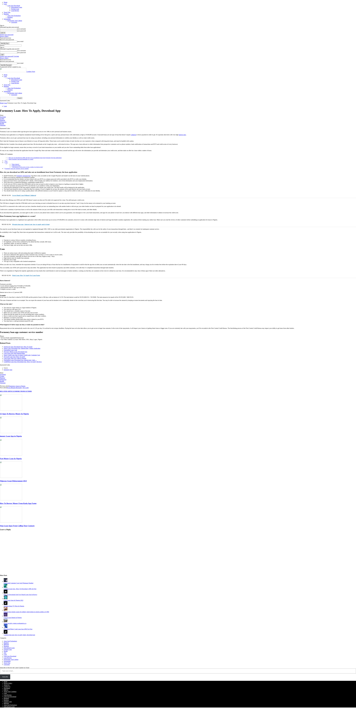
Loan (5, 4)
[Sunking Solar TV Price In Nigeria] (5, 604)
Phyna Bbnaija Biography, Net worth (18, 387)
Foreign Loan (15, 9)
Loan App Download (13, 5)
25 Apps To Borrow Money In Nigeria (14, 414)
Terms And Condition (10, 691)
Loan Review (15, 10)
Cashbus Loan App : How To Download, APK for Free (20, 589)
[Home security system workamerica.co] (5, 621)
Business (10, 17)
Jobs (5, 653)
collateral (133, 135)
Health (6, 651)
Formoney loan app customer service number (17, 168)
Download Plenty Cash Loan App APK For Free (18, 629)
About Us (6, 685)
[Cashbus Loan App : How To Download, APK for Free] (5, 587)
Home (5, 2)
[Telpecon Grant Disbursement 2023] (11, 477)
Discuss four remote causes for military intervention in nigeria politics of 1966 (26, 612)
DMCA (6, 690)
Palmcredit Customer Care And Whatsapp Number (18, 583)
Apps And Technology (14, 15)
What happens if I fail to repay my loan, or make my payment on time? (27, 167)
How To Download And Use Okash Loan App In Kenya (20, 594)
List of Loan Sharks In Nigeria (13, 617)
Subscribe (5, 677)
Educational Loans (16, 7)
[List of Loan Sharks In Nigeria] (5, 616)
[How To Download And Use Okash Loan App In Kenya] (5, 593)
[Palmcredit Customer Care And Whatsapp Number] (5, 581)
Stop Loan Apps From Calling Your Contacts (17, 526)
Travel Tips (7, 12)
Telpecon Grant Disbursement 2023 (13, 481)
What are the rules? (16, 165)
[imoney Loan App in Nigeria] (11, 432)
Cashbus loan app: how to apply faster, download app (19, 635)
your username (21, 29)
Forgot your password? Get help (9, 56)
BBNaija (6, 644)
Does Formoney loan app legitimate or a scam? (21, 159)
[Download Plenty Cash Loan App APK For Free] (5, 627)
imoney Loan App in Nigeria (11, 436)
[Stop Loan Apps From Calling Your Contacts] (11, 522)
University (14, 22)
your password (21, 31)
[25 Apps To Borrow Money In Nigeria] (11, 410)
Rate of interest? (15, 164)
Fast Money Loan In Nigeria (11, 459)
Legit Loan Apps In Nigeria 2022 (13, 600)
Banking (6, 14)
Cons (6, 162)
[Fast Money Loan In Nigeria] (11, 455)
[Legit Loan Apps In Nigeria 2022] (5, 598)
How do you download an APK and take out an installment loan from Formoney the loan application (35, 157)
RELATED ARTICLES (7, 391)
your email (20, 41)
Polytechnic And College (14, 20)
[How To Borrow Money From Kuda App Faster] (11, 500)
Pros (6, 161)
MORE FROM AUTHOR (23, 391)
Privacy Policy (4, 36)
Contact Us (7, 686)
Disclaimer (7, 688)
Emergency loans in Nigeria (17, 386)
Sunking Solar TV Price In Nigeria (14, 606)
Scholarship (7, 19)
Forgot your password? (7, 34)
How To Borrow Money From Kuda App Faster (18, 503)
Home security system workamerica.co (15, 623)
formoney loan (8, 370)
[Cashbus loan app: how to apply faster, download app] (5, 633)
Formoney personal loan (23, 176)
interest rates (182, 135)
